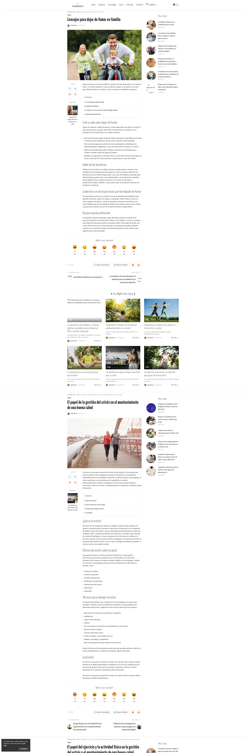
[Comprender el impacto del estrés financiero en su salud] (73, 110)
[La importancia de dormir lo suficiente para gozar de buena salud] (161, 357)
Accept (23, 749)
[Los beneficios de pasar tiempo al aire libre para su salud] (123, 357)
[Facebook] (69, 88)
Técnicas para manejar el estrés (95, 509)
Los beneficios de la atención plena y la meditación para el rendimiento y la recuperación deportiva (168, 74)
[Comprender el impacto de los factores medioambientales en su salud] (123, 310)
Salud (69, 15)
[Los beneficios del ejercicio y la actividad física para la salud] (151, 25)
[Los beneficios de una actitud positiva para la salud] (84, 357)
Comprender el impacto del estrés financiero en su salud (72, 120)
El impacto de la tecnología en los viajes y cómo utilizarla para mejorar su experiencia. (168, 87)
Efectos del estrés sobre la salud (95, 505)
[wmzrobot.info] (77, 4)
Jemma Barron (73, 25)
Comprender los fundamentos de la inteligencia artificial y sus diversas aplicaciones (167, 406)
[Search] (177, 5)
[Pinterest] (69, 94)
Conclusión (89, 513)
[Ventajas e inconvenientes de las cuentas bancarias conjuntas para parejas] (151, 421)
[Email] (75, 94)
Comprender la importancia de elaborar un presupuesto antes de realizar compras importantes (167, 457)
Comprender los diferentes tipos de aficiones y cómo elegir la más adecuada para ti (168, 469)
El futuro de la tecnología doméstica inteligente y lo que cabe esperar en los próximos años (168, 444)
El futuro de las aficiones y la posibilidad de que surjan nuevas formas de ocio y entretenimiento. (167, 61)
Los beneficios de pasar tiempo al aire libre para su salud (72, 508)
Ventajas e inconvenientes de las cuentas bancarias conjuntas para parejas (167, 419)
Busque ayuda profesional (93, 114)
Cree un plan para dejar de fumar (95, 102)
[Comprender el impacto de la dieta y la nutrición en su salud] (161, 310)
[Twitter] (75, 88)
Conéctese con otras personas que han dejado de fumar (102, 110)
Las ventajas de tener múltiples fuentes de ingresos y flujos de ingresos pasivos (167, 36)
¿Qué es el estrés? (91, 501)
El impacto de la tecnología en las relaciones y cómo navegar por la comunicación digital (167, 48)
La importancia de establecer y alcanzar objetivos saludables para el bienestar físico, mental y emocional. (83, 328)
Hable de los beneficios (92, 106)
